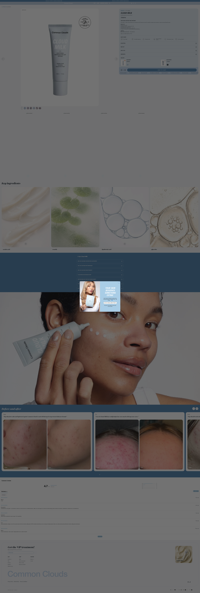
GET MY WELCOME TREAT (110, 302)
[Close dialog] (119, 283)
